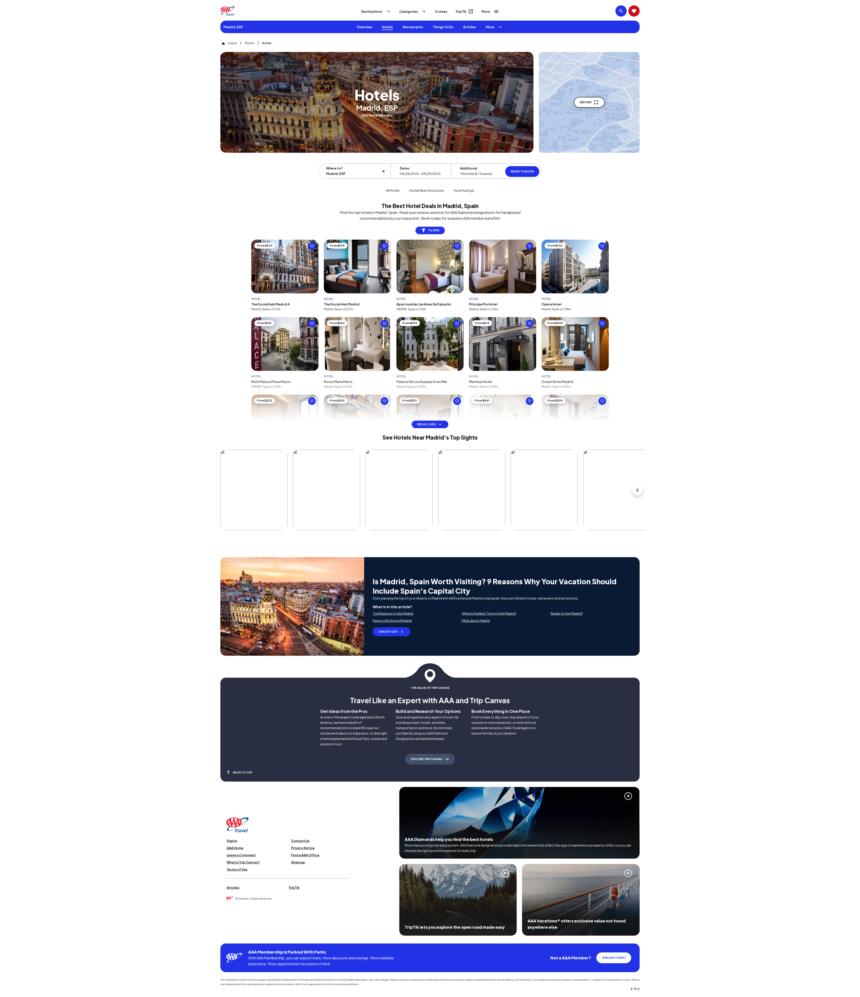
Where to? (334, 168)
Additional (468, 168)
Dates (404, 168)
